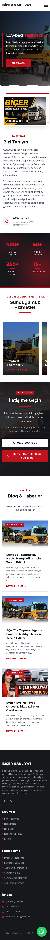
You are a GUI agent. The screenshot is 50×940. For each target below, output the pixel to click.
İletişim (8, 838)
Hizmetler (9, 828)
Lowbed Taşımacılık (14, 862)
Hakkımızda (10, 823)
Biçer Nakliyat (11, 818)
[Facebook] (4, 800)
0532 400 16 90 (27, 442)
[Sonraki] (45, 78)
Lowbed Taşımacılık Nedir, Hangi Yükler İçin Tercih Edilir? (23, 558)
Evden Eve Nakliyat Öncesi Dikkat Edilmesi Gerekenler (23, 706)
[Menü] (46, 5)
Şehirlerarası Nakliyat (15, 877)
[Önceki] (5, 78)
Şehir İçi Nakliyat (12, 872)
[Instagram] (11, 800)
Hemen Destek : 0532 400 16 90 (27, 456)
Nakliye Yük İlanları (14, 833)
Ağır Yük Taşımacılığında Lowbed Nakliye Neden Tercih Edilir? (24, 634)
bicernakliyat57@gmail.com (18, 916)
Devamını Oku (14, 586)
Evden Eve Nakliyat (14, 857)
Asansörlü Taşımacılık (15, 867)
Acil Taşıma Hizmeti (14, 882)
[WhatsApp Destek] (42, 932)
